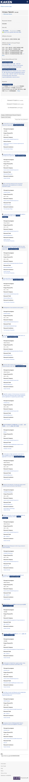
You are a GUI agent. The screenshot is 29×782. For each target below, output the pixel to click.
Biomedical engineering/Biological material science (13, 444)
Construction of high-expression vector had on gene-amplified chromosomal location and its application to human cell (13, 455)
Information (3, 763)
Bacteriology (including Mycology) (10, 326)
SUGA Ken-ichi (6, 670)
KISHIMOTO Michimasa (8, 553)
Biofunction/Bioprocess (7, 63)
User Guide (3, 766)
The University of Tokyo (8, 208)
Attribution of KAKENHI (6, 775)
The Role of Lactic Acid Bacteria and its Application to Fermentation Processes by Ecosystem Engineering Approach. (14, 694)
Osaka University (7, 178)
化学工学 (16, 73)
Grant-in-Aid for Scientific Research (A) (11, 139)
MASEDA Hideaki (7, 313)
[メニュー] (27, 2)
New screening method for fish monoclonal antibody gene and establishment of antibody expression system (12, 185)
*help (9, 44)
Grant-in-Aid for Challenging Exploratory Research (13, 263)
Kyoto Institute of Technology (9, 508)
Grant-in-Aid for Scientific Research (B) (11, 380)
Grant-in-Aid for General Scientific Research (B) (13, 709)
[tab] (15, 100)
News (2, 770)
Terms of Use (4, 773)
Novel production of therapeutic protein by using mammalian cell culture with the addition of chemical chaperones (13, 248)
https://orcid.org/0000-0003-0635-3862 (12, 32)
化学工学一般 (6, 565)
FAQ (2, 768)
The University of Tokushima (9, 240)
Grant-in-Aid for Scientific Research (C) (11, 321)
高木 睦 (5, 432)
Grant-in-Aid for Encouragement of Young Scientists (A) (14, 620)
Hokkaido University (7, 448)
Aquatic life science (17, 70)
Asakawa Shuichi (7, 192)
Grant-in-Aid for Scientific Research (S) (11, 169)
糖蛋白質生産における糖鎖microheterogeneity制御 (14, 604)
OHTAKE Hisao (6, 402)
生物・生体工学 (16, 63)
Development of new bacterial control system (13, 307)
